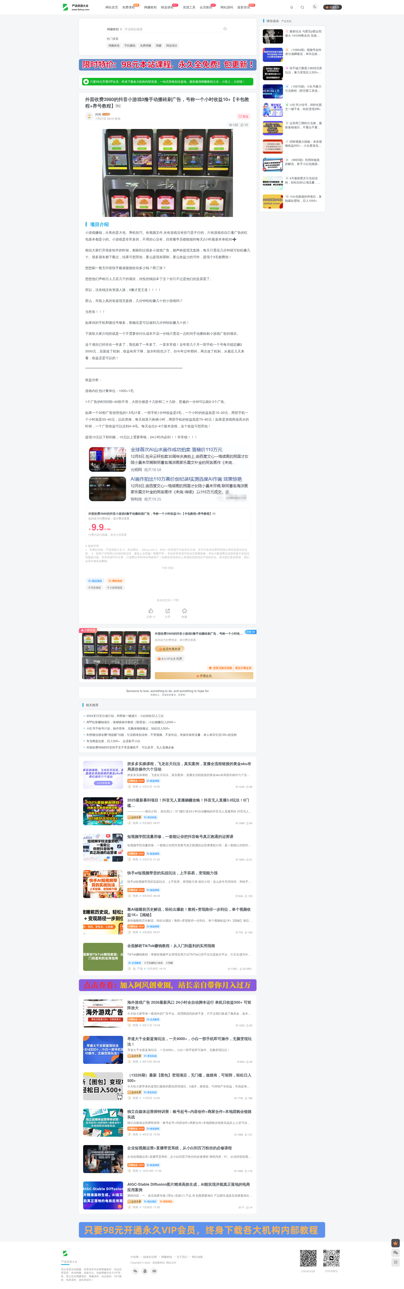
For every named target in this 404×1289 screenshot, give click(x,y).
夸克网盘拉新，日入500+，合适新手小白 (113, 741)
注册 (307, 79)
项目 (305, 412)
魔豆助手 (271, 399)
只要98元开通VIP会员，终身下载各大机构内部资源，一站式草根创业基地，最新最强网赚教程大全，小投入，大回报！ (167, 81)
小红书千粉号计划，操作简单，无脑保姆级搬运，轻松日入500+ (128, 728)
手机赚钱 (129, 45)
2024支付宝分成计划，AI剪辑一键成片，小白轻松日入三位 (125, 716)
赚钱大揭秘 (291, 508)
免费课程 (130, 6)
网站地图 (197, 1257)
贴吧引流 (308, 520)
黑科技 (270, 394)
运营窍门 (311, 460)
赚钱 (269, 514)
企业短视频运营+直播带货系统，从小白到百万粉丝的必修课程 (179, 1148)
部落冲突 (311, 454)
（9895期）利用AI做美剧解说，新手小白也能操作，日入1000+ (302, 328)
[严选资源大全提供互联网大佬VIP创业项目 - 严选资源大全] (65, 1253)
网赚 (158, 45)
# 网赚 (169, 962)
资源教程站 (158, 1262)
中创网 (134, 1257)
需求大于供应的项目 (278, 424)
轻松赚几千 (294, 478)
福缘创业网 (150, 1257)
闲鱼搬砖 (271, 442)
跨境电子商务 (287, 490)
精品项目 (97, 580)
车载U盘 (308, 484)
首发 (305, 399)
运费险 (294, 460)
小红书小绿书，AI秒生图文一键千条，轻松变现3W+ (303, 270)
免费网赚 (145, 45)
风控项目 (295, 406)
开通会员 (334, 7)
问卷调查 (295, 448)
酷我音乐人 (291, 454)
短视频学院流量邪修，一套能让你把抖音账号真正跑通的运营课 (180, 836)
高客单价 (290, 399)
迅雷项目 (271, 472)
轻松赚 (313, 478)
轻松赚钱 (273, 478)
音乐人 (310, 418)
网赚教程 (150, 7)
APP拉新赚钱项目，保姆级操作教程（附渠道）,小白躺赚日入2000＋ (131, 722)
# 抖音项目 (95, 587)
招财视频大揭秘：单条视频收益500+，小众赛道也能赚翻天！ (303, 309)
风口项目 (271, 412)
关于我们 (182, 1257)
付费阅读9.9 (136, 780)
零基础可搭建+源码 (278, 430)
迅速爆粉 (290, 472)
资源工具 (189, 7)
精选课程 (169, 6)
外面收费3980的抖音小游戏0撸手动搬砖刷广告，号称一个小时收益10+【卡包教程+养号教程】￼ (167, 102)
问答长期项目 (274, 448)
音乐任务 (271, 418)
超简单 (270, 502)
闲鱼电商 (271, 436)
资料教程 (290, 520)
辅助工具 (308, 472)
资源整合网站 (305, 514)
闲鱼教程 (308, 436)
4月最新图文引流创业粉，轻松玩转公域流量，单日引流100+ (302, 182)
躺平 (269, 490)
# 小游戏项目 (115, 587)
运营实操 (271, 466)
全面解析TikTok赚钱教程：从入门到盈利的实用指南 (171, 945)
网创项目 (171, 45)
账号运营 (271, 526)
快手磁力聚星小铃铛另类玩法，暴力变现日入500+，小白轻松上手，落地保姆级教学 (303, 238)
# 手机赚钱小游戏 (154, 962)
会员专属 (136, 817)
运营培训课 (291, 466)
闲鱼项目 (302, 430)
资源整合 (271, 520)
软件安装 (290, 484)
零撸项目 (303, 424)
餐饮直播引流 (274, 406)
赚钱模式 (307, 502)
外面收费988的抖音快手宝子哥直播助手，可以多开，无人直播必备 (130, 747)
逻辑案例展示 (274, 460)
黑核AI (286, 394)
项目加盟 (290, 412)
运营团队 (311, 466)
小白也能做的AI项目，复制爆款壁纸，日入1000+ (303, 362)
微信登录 (295, 103)
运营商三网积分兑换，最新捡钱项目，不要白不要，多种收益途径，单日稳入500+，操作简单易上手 (303, 293)
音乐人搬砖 (291, 418)
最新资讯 (245, 6)
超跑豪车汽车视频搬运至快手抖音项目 (289, 496)
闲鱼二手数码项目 (295, 442)
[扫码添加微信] (395, 1253)
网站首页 (111, 7)
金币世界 (271, 454)
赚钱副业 (311, 508)
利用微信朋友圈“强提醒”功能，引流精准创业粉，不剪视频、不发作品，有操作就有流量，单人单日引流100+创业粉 (161, 734)
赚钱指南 (271, 508)
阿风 (98, 114)
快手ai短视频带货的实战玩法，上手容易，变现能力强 (172, 873)
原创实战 (152, 817)
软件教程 (271, 484)
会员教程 (207, 6)
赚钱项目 (288, 502)
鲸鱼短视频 (304, 394)
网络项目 (117, 580)
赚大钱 (285, 514)
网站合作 (171, 1262)
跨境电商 (308, 490)
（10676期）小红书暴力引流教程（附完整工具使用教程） (303, 254)
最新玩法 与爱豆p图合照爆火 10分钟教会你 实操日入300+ (303, 199)
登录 (283, 79)
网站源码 (227, 7)
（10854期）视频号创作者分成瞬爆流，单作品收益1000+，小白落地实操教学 (303, 217)
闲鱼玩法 (290, 436)
